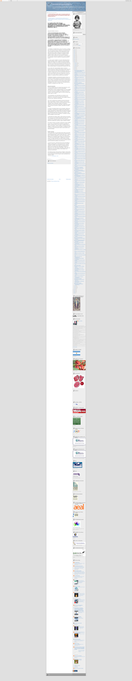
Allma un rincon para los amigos (78, 668)
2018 (74, 57)
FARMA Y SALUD (76, 643)
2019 (74, 56)
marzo (75, 286)
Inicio (60, 179)
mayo (75, 69)
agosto (75, 66)
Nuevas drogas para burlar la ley (78, 237)
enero (75, 288)
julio (74, 67)
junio (75, 68)
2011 (74, 290)
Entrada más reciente (50, 179)
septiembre (75, 65)
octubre (75, 64)
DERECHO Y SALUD (77, 586)
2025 (74, 50)
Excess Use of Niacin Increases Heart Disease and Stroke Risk (81, 612)
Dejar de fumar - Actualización (78, 82)
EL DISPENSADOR (76, 562)
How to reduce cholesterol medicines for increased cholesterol (81, 651)
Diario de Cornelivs (77, 592)
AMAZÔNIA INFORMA (77, 639)
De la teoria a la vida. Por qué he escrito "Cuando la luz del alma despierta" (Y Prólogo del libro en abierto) (81, 594)
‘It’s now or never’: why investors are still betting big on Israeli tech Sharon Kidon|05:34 (79, 577)
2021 (74, 54)
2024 (74, 51)
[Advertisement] (54, 171)
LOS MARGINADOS (77, 575)
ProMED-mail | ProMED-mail (77, 172)
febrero (75, 287)
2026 (74, 49)
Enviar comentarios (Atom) (55, 181)
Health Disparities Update (77, 265)
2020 (74, 55)
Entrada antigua (68, 179)
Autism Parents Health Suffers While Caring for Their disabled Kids (81, 627)
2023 (74, 52)
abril (75, 285)
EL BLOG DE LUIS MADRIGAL (78, 605)
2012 (74, 289)
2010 (74, 291)
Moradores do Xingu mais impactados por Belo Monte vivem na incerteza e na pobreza (79, 641)
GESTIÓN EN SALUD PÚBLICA (62, 4)
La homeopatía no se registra (78, 278)
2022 (74, 53)
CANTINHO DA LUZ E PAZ (78, 659)
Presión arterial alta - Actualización (78, 167)
